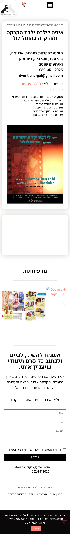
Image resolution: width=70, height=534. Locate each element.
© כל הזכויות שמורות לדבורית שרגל (35, 487)
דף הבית (59, 25)
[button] (50, 5)
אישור (36, 528)
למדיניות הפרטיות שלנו (20, 450)
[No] (64, 522)
